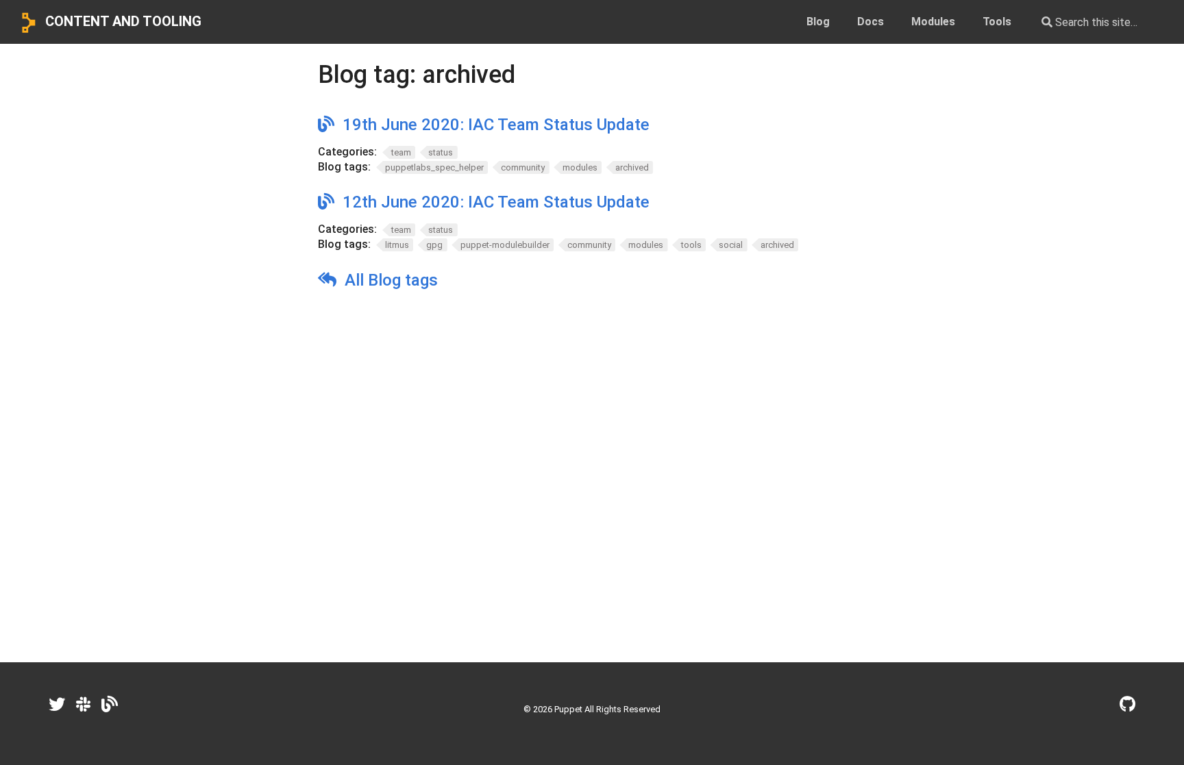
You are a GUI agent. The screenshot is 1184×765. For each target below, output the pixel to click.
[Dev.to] (109, 704)
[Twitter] (57, 704)
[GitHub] (1127, 704)
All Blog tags (391, 280)
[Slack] (83, 704)
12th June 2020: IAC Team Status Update (496, 202)
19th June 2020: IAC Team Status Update (496, 124)
